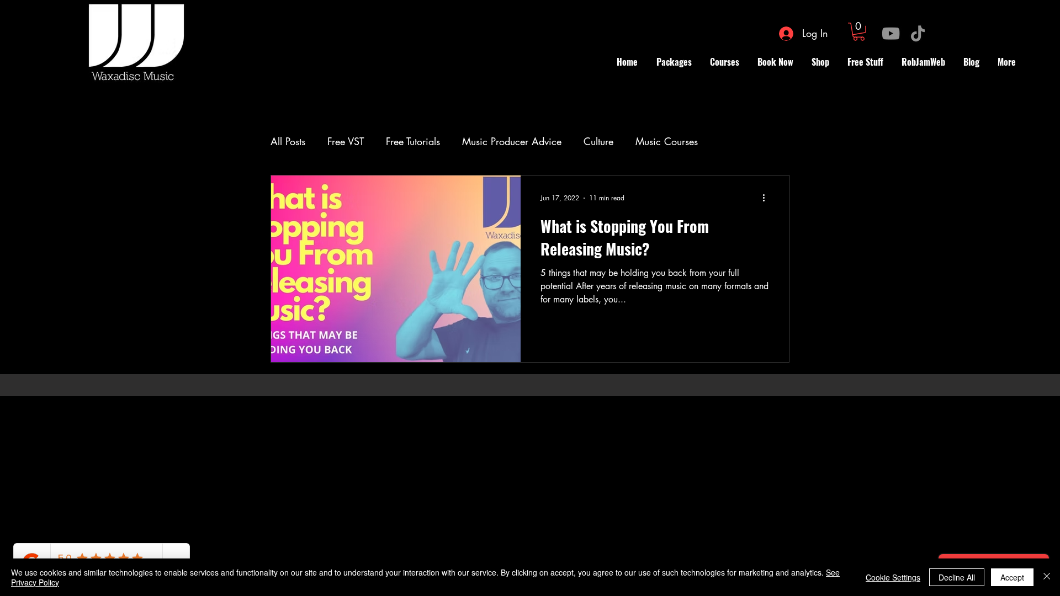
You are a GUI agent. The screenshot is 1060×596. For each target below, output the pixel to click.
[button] (859, 32)
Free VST (345, 141)
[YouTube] (891, 33)
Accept (1012, 577)
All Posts (288, 141)
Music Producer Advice (511, 141)
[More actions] (767, 198)
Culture (598, 141)
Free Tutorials (413, 141)
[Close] (1046, 577)
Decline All (957, 577)
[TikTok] (918, 33)
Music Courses (666, 141)
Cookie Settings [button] (893, 577)
